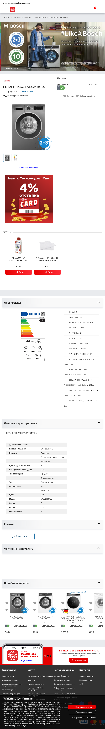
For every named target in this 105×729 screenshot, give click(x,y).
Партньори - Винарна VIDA (64, 694)
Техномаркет (27, 91)
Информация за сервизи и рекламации (64, 689)
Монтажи (31, 680)
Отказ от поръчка (9, 690)
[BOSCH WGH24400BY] (45, 602)
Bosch (43, 507)
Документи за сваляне (28, 167)
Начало (6, 17)
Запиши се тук (79, 660)
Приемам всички (83, 707)
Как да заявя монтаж (62, 680)
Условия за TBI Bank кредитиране (35, 689)
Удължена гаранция (36, 684)
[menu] (5, 9)
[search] (87, 9)
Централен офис (85, 680)
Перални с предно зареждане (58, 17)
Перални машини (40, 17)
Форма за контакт (86, 676)
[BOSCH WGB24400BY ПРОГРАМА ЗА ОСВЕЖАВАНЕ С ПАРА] (73, 602)
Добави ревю (20, 536)
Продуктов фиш (91, 84)
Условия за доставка (10, 680)
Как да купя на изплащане (64, 684)
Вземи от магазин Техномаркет (40, 676)
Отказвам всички (83, 712)
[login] (99, 9)
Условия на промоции (11, 694)
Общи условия (8, 676)
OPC (81, 684)
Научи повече (27, 661)
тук (24, 726)
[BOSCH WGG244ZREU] (17, 602)
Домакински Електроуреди (22, 17)
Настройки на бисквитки (84, 717)
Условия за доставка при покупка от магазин (12, 685)
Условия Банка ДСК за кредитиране (36, 695)
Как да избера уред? (62, 676)
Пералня (45, 453)
